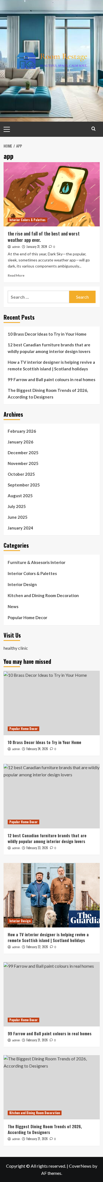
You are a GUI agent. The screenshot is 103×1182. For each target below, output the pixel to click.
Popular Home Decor (27, 617)
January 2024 (20, 527)
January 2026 (20, 441)
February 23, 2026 (37, 848)
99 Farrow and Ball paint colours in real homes (51, 379)
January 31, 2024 (36, 246)
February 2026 (22, 431)
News (13, 606)
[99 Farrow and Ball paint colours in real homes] (52, 994)
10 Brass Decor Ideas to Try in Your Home (47, 333)
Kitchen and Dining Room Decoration (43, 595)
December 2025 (23, 452)
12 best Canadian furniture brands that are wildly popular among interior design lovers (49, 348)
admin (16, 246)
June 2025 (17, 517)
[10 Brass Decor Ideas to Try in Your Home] (52, 703)
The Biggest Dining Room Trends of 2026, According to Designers (48, 393)
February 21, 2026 (37, 1040)
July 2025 (17, 506)
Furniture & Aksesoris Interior (36, 562)
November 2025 (23, 463)
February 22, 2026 (37, 947)
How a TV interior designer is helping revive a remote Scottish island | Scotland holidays (51, 365)
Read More (16, 275)
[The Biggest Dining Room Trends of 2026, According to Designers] (52, 1087)
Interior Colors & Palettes (27, 220)
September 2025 (24, 484)
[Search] (93, 128)
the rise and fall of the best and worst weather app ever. (44, 236)
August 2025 (20, 495)
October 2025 (21, 474)
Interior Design (22, 584)
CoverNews (80, 1165)
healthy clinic (16, 648)
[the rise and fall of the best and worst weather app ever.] (52, 194)
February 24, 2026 (37, 749)
